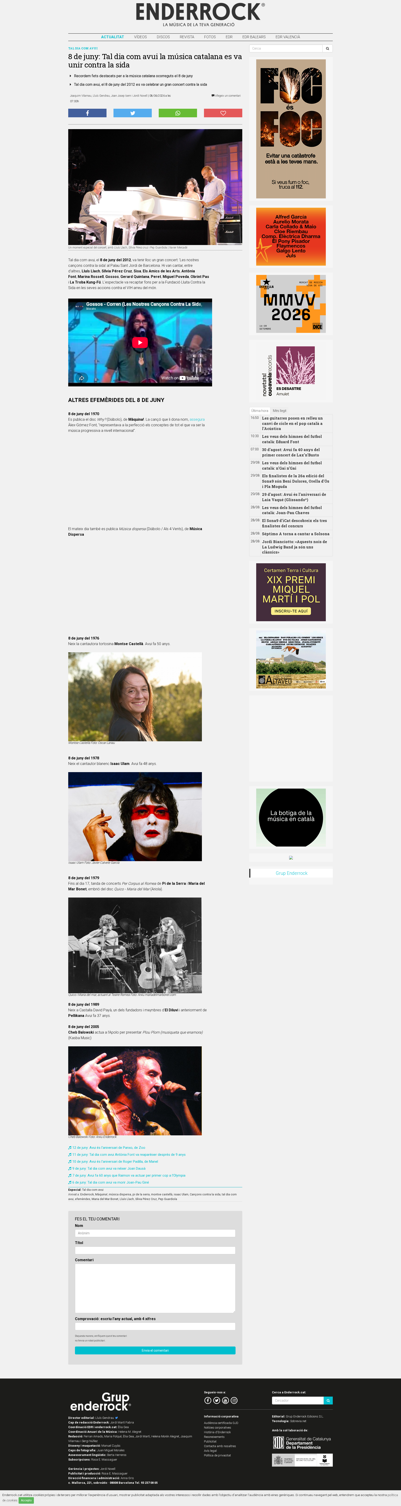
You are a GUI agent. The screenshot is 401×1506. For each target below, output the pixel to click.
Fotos (210, 37)
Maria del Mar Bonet (105, 1199)
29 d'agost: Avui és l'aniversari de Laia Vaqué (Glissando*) (294, 497)
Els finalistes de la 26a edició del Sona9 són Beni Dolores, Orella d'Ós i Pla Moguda (295, 481)
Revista (187, 37)
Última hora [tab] (259, 411)
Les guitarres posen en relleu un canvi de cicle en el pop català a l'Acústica (292, 423)
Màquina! (101, 1194)
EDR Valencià (288, 37)
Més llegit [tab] (279, 411)
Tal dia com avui (92, 1189)
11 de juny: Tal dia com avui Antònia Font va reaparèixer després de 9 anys (129, 1155)
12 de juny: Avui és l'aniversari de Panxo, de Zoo (108, 1148)
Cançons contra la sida (205, 1194)
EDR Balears (254, 37)
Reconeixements (214, 1437)
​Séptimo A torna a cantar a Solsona (296, 533)
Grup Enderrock (291, 873)
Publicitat (210, 1441)
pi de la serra (141, 1194)
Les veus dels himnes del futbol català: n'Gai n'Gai (292, 465)
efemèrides (82, 1199)
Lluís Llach (127, 1199)
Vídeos (140, 37)
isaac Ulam (181, 1194)
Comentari (84, 1260)
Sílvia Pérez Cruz (146, 1199)
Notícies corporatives (217, 1427)
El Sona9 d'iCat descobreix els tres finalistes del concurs (294, 523)
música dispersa (120, 1194)
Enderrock (87, 1194)
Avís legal (210, 1450)
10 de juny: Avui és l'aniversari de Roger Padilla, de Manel (115, 1161)
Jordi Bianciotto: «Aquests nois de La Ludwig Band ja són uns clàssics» (294, 547)
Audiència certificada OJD (221, 1423)
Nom (79, 1225)
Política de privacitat (217, 1455)
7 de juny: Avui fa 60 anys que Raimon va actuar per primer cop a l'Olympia (128, 1175)
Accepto (26, 1500)
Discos (163, 37)
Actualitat (112, 37)
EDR (229, 37)
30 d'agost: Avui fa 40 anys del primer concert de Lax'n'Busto (291, 452)
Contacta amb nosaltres (220, 1446)
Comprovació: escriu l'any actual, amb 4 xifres (115, 1319)
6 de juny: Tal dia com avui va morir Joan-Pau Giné (110, 1182)
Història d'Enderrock (217, 1432)
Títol (79, 1243)
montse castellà (161, 1194)
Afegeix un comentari (227, 95)
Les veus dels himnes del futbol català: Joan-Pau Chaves (292, 510)
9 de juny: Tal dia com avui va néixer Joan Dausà (109, 1168)
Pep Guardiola (167, 1199)
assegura (197, 419)
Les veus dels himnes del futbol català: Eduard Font (292, 439)
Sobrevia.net (298, 1421)
